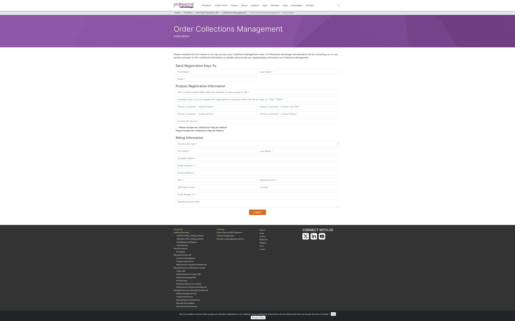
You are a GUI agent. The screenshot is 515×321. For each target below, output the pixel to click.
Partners (275, 5)
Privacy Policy (258, 317)
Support (255, 5)
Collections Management (185, 258)
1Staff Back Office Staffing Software (190, 239)
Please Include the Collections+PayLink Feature (203, 127)
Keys (265, 5)
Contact (310, 5)
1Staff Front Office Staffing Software (190, 236)
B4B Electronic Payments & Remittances (191, 265)
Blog (285, 5)
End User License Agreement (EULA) (230, 239)
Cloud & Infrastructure (184, 297)
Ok (333, 314)
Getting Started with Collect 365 (188, 274)
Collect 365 (180, 271)
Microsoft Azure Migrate (185, 303)
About (244, 5)
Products (206, 5)
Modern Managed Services (186, 293)
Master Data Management (186, 277)
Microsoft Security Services (186, 306)
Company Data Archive (185, 261)
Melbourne (264, 240)
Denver (262, 230)
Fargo (262, 233)
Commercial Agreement (225, 236)
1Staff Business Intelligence (186, 242)
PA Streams (180, 252)
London (262, 249)
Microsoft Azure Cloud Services (188, 300)
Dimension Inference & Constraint (188, 284)
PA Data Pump (181, 281)
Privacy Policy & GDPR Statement (229, 232)
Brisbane (263, 243)
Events (234, 5)
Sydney (262, 236)
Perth (262, 246)
